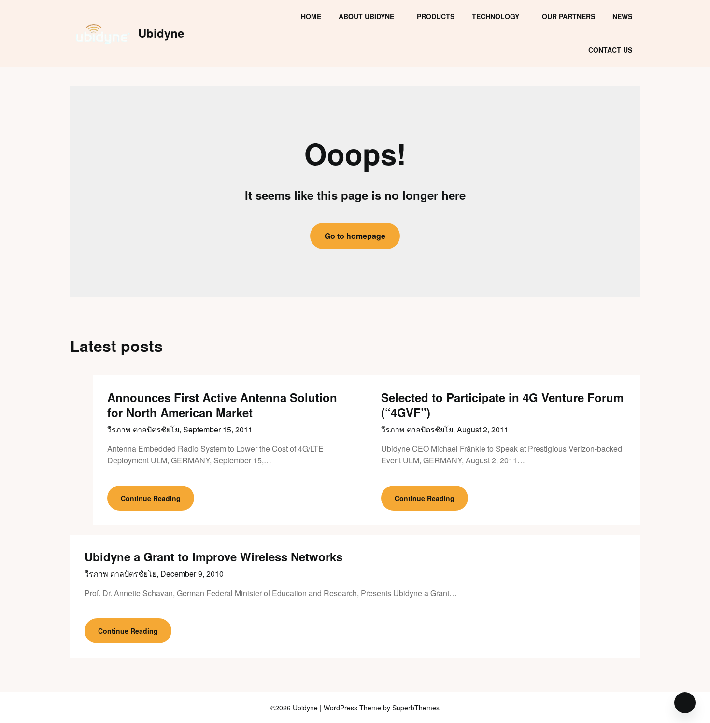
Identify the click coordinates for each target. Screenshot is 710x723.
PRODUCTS (435, 16)
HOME (311, 16)
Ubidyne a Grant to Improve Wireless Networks (213, 556)
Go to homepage (355, 235)
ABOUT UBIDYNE (366, 16)
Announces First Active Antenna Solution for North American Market (222, 404)
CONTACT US (610, 50)
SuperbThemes (416, 707)
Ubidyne (161, 33)
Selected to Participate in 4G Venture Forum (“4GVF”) (502, 404)
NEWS (622, 16)
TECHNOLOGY (495, 16)
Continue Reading (151, 498)
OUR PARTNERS (568, 16)
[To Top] (685, 702)
